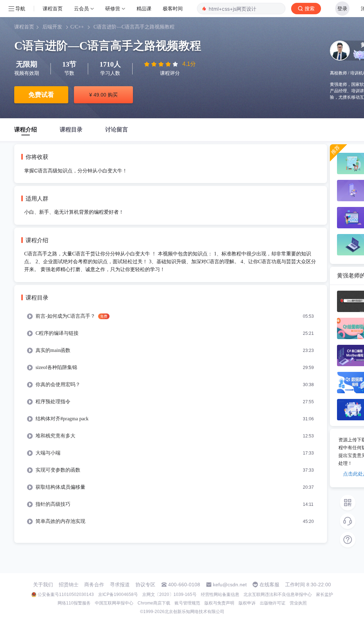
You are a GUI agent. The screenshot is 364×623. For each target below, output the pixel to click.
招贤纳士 (69, 584)
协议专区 (145, 584)
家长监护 (324, 594)
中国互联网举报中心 (114, 603)
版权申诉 (247, 603)
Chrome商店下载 (154, 603)
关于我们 (43, 584)
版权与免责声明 (219, 603)
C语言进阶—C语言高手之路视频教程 (134, 27)
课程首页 (53, 8)
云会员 (81, 8)
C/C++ (77, 27)
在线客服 (269, 584)
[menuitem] (170, 316)
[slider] (162, 64)
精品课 (143, 8)
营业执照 (298, 603)
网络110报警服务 (74, 603)
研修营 (112, 8)
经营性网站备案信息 (220, 594)
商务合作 (94, 584)
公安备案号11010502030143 (66, 594)
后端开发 (52, 27)
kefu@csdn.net (230, 584)
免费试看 (41, 94)
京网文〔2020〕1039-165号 (169, 594)
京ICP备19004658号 (118, 594)
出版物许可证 (272, 603)
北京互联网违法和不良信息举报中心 (277, 594)
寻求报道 (120, 584)
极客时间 (173, 8)
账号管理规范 (187, 603)
